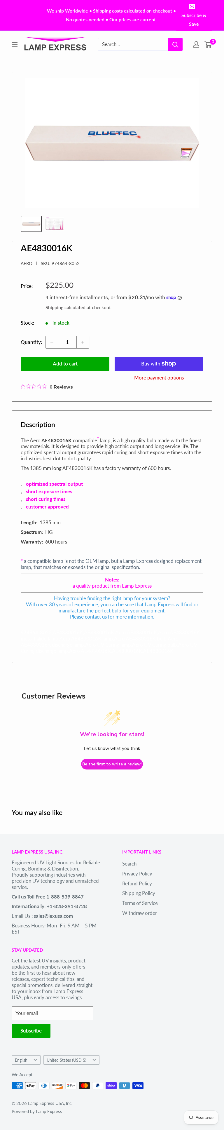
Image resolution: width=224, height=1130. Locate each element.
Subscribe (31, 1031)
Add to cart (65, 364)
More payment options (159, 378)
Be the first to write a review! (112, 764)
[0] (208, 44)
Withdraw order (139, 913)
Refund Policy (137, 883)
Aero (26, 263)
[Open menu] (15, 44)
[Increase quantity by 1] (83, 342)
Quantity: (31, 342)
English (21, 1060)
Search (129, 864)
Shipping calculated (65, 307)
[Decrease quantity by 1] (52, 342)
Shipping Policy (138, 893)
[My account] (196, 44)
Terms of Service (140, 903)
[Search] (175, 44)
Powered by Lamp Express (37, 1111)
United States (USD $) (66, 1060)
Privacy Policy (137, 873)
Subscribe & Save (193, 19)
